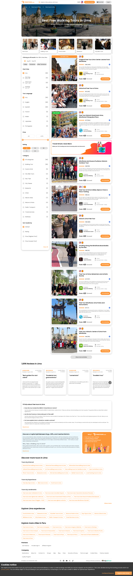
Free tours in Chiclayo (91, 527)
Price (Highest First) (31, 236)
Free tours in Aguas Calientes (73, 527)
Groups (49, 553)
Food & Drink (36, 169)
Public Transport (36, 207)
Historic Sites (36, 198)
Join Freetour (25, 545)
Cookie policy (93, 553)
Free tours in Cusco (28, 527)
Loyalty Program (26, 557)
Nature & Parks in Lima (72, 513)
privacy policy (5, 569)
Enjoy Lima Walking (88, 175)
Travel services (36, 212)
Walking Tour (36, 164)
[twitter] (70, 561)
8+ (43, 148)
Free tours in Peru (36, 7)
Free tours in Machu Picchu (95, 531)
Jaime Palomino (87, 259)
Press (64, 553)
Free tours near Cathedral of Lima (32, 493)
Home (25, 7)
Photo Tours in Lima (28, 473)
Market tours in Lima (77, 473)
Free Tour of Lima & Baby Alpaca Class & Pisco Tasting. (93, 191)
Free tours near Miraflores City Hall (79, 500)
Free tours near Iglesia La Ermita (57, 500)
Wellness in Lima (27, 517)
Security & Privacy (73, 553)
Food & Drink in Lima (28, 513)
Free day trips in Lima (29, 483)
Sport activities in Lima (95, 469)
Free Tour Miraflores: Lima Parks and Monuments (92, 303)
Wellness (36, 217)
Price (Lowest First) (31, 241)
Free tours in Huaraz (64, 531)
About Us (33, 553)
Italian (36, 116)
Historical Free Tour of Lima (88, 88)
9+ (35, 148)
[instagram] (60, 561)
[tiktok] (73, 561)
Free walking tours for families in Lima (75, 469)
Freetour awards (104, 553)
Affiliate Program (46, 545)
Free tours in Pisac (59, 534)
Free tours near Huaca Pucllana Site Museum (86, 496)
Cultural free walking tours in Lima (32, 469)
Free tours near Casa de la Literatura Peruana (80, 493)
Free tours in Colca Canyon (30, 531)
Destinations (25, 553)
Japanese (36, 121)
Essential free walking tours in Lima (32, 465)
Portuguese (36, 126)
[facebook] (63, 561)
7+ (26, 151)
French (36, 112)
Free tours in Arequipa (43, 527)
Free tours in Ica (57, 527)
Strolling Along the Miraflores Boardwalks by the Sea (93, 246)
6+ (35, 151)
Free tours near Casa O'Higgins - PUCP (33, 500)
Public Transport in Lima (56, 517)
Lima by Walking (87, 131)
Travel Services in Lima (72, 517)
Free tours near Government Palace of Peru (58, 496)
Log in (108, 2)
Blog (59, 553)
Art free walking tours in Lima (53, 469)
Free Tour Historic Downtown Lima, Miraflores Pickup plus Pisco (91, 116)
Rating (27, 231)
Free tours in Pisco (72, 534)
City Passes (36, 183)
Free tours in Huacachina (48, 531)
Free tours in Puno (28, 538)
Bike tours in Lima (43, 483)
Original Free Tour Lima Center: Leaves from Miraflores (94, 60)
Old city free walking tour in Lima (59, 473)
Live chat (101, 2)
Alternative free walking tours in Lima (79, 465)
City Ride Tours (36, 174)
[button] (30, 46)
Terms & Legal (84, 553)
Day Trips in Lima (86, 513)
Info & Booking (105, 78)
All (26, 148)
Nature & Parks (36, 202)
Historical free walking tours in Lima (56, 465)
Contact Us (41, 553)
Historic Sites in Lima (100, 513)
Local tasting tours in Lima (93, 473)
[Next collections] (110, 44)
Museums (36, 188)
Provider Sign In (36, 545)
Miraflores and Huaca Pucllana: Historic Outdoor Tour (93, 162)
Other (36, 193)
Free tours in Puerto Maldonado (90, 534)
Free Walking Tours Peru (88, 74)
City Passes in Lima (40, 517)
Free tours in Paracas (44, 534)
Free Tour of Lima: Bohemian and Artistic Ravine (93, 275)
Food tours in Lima (56, 483)
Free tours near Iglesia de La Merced (33, 496)
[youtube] (67, 561)
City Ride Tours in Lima (56, 513)
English (36, 102)
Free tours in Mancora (29, 534)
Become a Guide (89, 2)
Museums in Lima (42, 473)
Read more (26, 427)
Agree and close (123, 573)
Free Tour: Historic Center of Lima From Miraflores (92, 332)
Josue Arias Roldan (88, 204)
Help (54, 553)
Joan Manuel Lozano (88, 231)
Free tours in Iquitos (78, 531)
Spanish (36, 107)
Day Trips (36, 178)
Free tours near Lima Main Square (54, 493)
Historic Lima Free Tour (87, 219)
